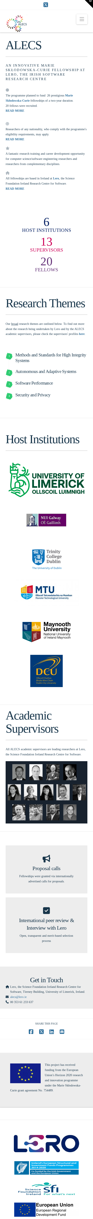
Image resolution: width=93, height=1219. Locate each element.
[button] (81, 19)
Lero (56, 178)
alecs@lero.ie (18, 997)
